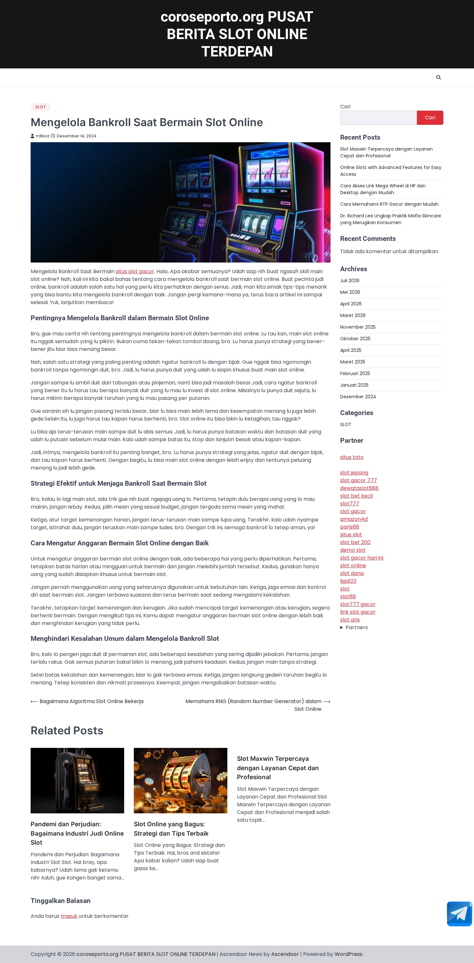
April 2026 (351, 304)
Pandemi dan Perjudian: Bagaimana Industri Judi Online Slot (77, 833)
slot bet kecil (356, 496)
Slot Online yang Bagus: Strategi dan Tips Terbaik (171, 828)
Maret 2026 (353, 315)
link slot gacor (358, 612)
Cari (345, 106)
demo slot (353, 550)
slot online (353, 566)
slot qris (350, 620)
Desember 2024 (358, 396)
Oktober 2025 (355, 338)
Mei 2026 (350, 292)
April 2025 (350, 350)
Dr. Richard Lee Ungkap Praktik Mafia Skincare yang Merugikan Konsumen (390, 219)
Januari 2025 (354, 385)
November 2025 (358, 327)
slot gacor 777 (358, 480)
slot (345, 589)
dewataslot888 (359, 488)
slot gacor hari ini (361, 558)
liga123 (348, 581)
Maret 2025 (352, 362)
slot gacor (353, 511)
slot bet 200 (355, 542)
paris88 (349, 527)
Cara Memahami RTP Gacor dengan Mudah (389, 204)
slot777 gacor (358, 604)
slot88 (348, 597)
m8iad (42, 136)
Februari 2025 (355, 373)
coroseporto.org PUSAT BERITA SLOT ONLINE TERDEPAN (237, 34)
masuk (69, 916)
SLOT (40, 107)
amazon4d (354, 519)
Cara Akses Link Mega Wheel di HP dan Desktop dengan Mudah (383, 189)
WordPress (348, 954)
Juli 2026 (350, 280)
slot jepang (354, 473)
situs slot (351, 535)
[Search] (438, 77)
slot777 (349, 504)
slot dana (352, 573)
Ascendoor (285, 954)
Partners (357, 627)
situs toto (352, 457)
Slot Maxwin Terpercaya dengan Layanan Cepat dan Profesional (278, 768)
